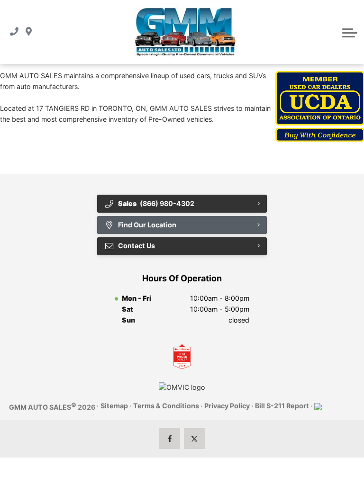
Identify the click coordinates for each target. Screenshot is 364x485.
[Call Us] (14, 32)
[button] (349, 31)
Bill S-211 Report (282, 406)
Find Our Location (147, 225)
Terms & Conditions (166, 406)
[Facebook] (170, 438)
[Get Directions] (28, 32)
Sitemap (114, 406)
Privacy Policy (227, 406)
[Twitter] (194, 438)
